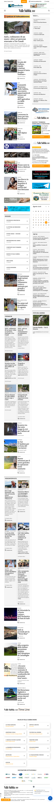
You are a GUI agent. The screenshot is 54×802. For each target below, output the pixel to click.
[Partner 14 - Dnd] (40, 778)
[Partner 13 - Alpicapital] (33, 778)
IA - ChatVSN (5, 799)
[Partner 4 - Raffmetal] (27, 774)
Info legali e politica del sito (15, 800)
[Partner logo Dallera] (46, 774)
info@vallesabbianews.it (15, 791)
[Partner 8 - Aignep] (8, 778)
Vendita (35, 126)
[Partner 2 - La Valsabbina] (14, 774)
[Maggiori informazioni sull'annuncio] (36, 129)
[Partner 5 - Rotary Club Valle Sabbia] (33, 774)
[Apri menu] (10, 10)
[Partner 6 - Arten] (40, 774)
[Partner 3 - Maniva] (21, 774)
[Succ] (48, 206)
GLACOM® (23, 800)
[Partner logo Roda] (24, 781)
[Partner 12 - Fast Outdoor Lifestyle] (27, 778)
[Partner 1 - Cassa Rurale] (8, 774)
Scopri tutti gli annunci (38, 136)
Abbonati (24, 1)
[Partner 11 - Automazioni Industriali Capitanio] (21, 778)
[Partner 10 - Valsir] (14, 778)
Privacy (0, 795)
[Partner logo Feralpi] (46, 778)
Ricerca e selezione (36, 147)
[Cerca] (44, 10)
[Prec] (46, 206)
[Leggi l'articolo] (17, 27)
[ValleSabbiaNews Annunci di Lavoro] (41, 143)
